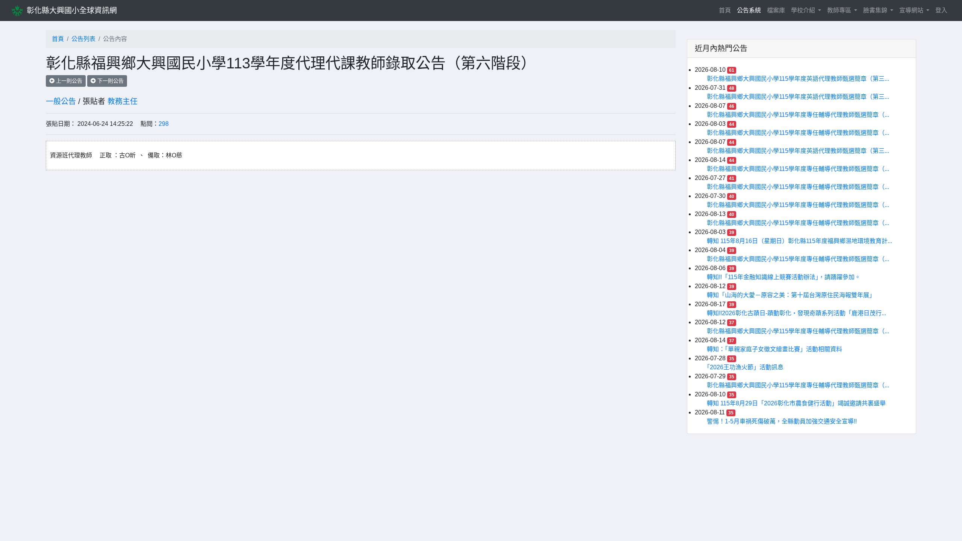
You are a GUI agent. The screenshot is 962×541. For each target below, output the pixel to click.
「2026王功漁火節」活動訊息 (745, 367)
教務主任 (122, 101)
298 (164, 124)
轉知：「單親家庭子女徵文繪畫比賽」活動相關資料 (774, 349)
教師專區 (840, 10)
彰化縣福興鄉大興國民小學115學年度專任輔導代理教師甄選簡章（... (798, 115)
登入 (941, 10)
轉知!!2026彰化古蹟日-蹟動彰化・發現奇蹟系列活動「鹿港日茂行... (796, 313)
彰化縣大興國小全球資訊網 (72, 10)
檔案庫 (776, 10)
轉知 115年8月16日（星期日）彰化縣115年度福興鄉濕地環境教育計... (799, 241)
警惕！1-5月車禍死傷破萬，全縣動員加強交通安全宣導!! (782, 421)
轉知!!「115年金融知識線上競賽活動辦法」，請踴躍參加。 (784, 277)
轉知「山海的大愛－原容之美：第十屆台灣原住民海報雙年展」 (791, 295)
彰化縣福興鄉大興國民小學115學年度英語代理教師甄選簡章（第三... (798, 79)
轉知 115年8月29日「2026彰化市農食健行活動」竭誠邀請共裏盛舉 (796, 403)
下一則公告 (110, 81)
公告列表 (83, 39)
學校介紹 (804, 10)
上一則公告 (68, 81)
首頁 (726, 10)
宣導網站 (912, 10)
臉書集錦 (876, 10)
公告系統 (749, 10)
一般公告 (61, 101)
